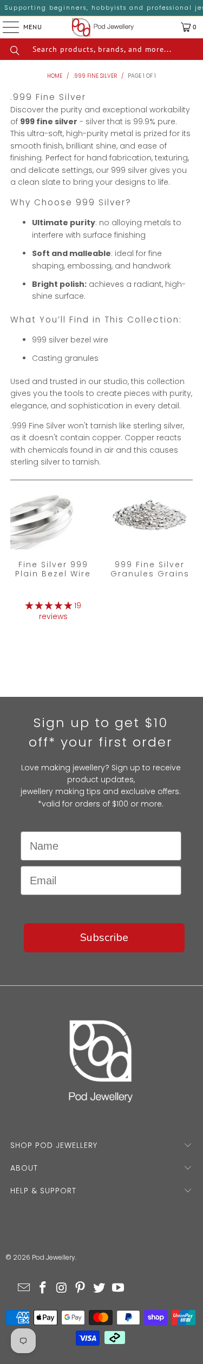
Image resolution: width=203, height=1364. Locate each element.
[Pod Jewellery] (103, 27)
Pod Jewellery (53, 1257)
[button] (48, 605)
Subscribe (104, 937)
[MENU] (2, 27)
